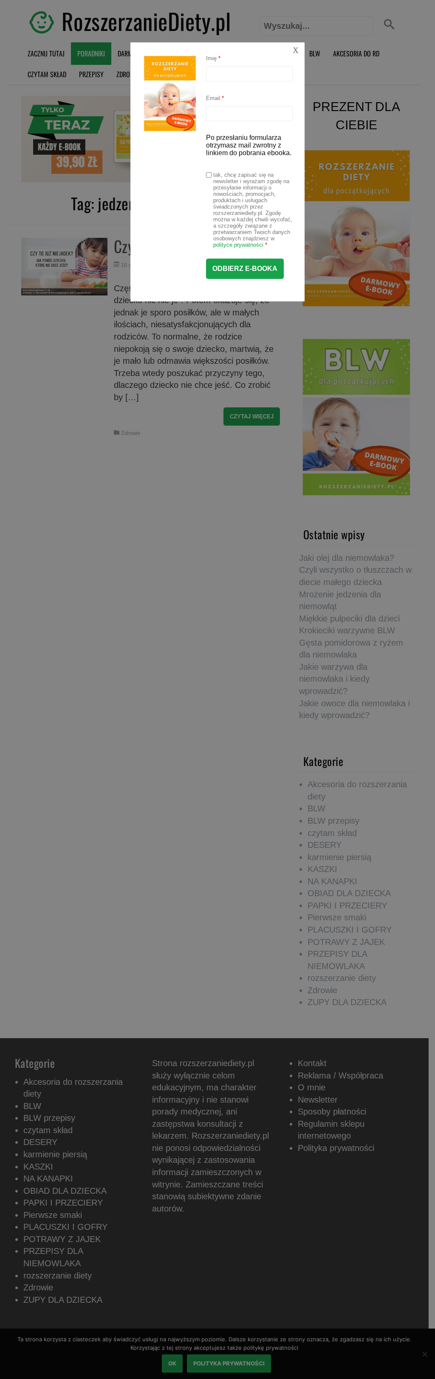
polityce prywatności (238, 245)
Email (215, 98)
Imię (213, 58)
